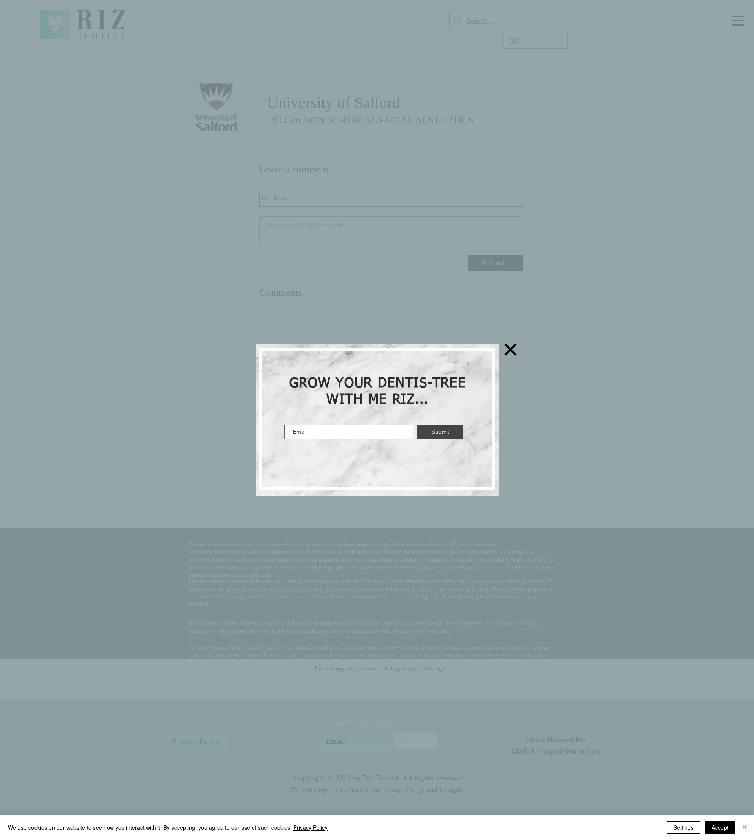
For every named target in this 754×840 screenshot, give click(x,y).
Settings (683, 827)
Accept (720, 827)
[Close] (744, 827)
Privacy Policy (310, 827)
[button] (510, 349)
